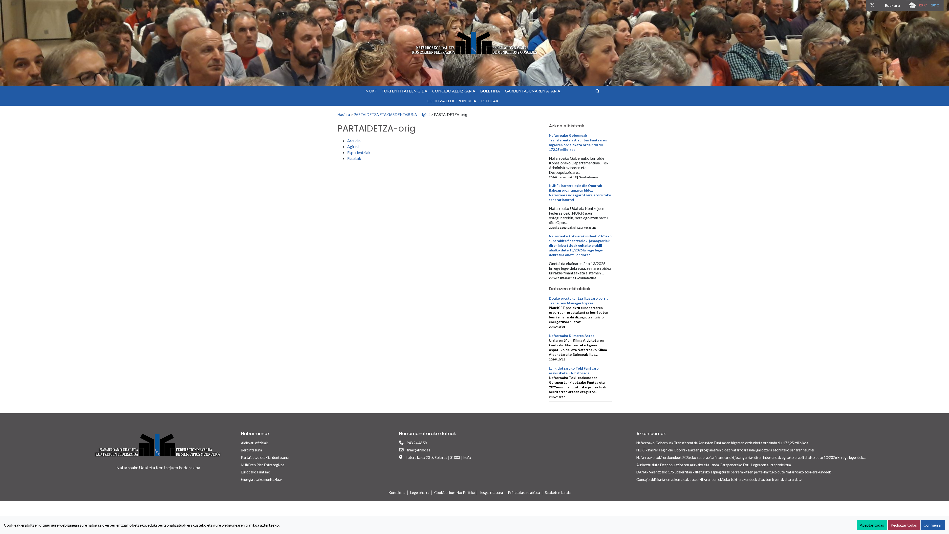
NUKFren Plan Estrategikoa (262, 465)
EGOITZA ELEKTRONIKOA (451, 100)
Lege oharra (419, 492)
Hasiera (343, 114)
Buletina (490, 91)
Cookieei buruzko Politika (454, 492)
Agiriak (353, 146)
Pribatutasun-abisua (524, 492)
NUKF (371, 91)
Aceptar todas (872, 525)
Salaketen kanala (558, 492)
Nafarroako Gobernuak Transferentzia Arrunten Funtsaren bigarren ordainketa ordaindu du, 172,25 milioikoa (722, 443)
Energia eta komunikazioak (261, 479)
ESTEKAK (489, 100)
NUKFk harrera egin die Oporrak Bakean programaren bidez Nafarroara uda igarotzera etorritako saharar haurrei (725, 450)
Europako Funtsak (255, 472)
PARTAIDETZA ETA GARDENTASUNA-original (392, 114)
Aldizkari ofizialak (254, 443)
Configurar (933, 525)
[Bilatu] (599, 91)
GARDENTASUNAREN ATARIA (532, 91)
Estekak (354, 158)
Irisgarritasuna (491, 492)
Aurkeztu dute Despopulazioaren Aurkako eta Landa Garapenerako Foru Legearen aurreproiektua (713, 465)
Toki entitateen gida (404, 91)
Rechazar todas (904, 525)
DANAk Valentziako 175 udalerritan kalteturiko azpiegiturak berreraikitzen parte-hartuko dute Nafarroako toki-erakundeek (733, 472)
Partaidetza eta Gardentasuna (265, 457)
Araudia (354, 140)
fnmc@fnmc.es (418, 450)
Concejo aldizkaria (453, 91)
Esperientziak (358, 152)
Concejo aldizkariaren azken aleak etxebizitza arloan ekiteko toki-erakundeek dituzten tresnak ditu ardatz (719, 479)
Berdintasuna (251, 450)
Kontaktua (396, 492)
